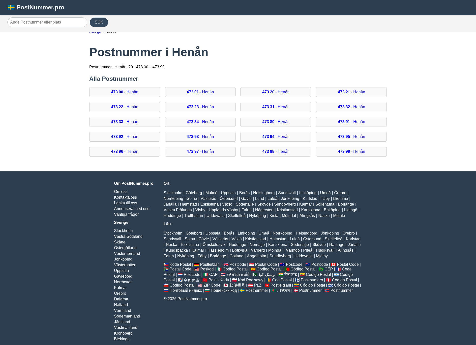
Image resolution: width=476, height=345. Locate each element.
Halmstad (188, 204)
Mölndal (289, 215)
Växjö (227, 204)
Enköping (332, 210)
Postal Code (266, 264)
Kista (273, 215)
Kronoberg (123, 333)
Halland (121, 305)
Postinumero (312, 280)
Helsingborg (264, 193)
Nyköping (257, 215)
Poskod (207, 269)
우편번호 (192, 280)
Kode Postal (180, 264)
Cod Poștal (282, 280)
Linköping (308, 193)
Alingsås (307, 215)
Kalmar (120, 288)
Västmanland (125, 327)
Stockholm (123, 231)
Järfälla (170, 204)
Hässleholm (218, 250)
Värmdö (293, 250)
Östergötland (125, 248)
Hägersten (264, 210)
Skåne (119, 242)
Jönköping (123, 259)
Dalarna (121, 299)
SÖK (99, 22)
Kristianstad (287, 210)
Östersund (229, 198)
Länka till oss (125, 203)
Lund (259, 198)
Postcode (238, 264)
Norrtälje (257, 244)
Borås (244, 193)
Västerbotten (125, 265)
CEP (329, 269)
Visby (200, 210)
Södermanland (127, 316)
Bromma (340, 198)
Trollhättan (193, 215)
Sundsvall (287, 193)
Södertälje (245, 204)
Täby (325, 198)
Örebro (120, 293)
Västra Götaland (128, 236)
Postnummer (257, 290)
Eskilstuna (209, 204)
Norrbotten (123, 282)
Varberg (258, 250)
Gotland (236, 256)
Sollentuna (324, 204)
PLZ (258, 285)
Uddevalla (216, 215)
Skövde (264, 204)
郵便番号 (237, 285)
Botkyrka (239, 250)
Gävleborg (123, 276)
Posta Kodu (218, 280)
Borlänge (346, 204)
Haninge (336, 244)
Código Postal (235, 269)
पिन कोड (290, 274)
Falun (246, 210)
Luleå (272, 198)
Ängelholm (256, 256)
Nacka (324, 215)
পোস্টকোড (283, 290)
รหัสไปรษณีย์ (238, 274)
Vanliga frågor (126, 214)
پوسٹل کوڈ (266, 274)
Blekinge (122, 339)
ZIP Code (212, 285)
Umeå (325, 193)
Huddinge (172, 215)
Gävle (246, 198)
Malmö (211, 193)
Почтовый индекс (186, 290)
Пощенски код (224, 290)
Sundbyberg (285, 204)
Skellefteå (237, 215)
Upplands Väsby (223, 210)
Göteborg (194, 193)
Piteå (307, 250)
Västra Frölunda (178, 210)
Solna (192, 198)
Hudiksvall (325, 250)
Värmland (122, 310)
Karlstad (310, 198)
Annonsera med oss (131, 209)
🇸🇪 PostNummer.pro (35, 7)
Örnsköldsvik (214, 244)
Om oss (120, 191)
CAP (213, 274)
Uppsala (121, 270)
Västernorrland (127, 253)
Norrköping (173, 198)
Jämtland (122, 322)
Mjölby (322, 256)
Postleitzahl (210, 264)
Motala (339, 215)
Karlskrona (310, 210)
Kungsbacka (177, 250)
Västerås (208, 198)
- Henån (124, 92)
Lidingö (350, 210)
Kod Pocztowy (250, 280)
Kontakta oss (125, 197)
